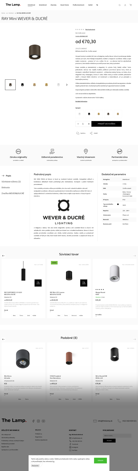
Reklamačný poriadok (8, 444)
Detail (6, 310)
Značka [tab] (13, 193)
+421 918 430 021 (129, 421)
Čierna (21, 315)
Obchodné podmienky (8, 438)
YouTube (43, 421)
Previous (3, 255)
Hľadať (109, 440)
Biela (14, 315)
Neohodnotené (90, 29)
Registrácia (38, 437)
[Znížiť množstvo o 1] (78, 124)
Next (135, 255)
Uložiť (80, 143)
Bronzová (74, 315)
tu (53, 461)
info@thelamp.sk (105, 421)
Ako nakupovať (6, 435)
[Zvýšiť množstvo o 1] (88, 124)
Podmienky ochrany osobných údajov (13, 441)
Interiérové (126, 179)
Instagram (38, 421)
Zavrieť (126, 140)
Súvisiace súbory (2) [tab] (11, 181)
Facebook (33, 421)
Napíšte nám (5, 447)
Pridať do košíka (106, 124)
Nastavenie (35, 465)
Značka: (81, 36)
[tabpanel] (115, 288)
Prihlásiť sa (38, 434)
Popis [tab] (8, 175)
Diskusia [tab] (6, 187)
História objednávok (41, 440)
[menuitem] (31, 5)
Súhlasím (100, 460)
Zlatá (28, 315)
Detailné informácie (81, 101)
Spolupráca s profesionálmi (10, 450)
